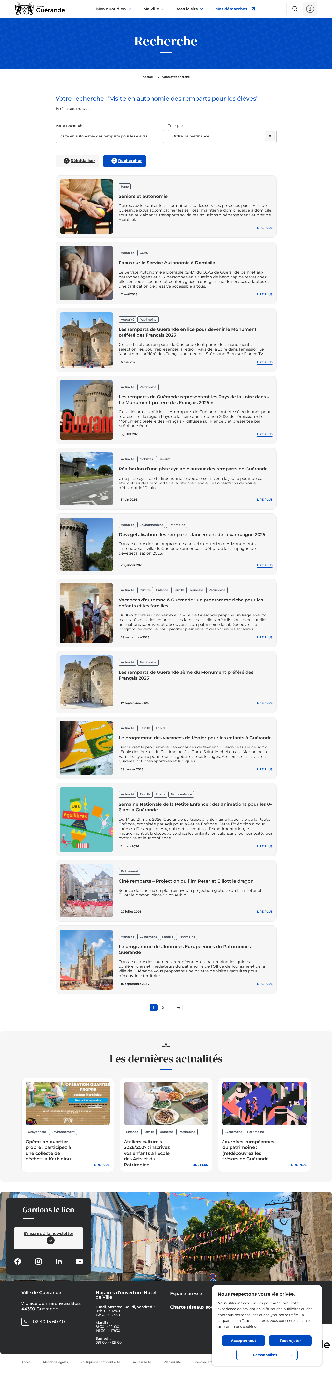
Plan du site (172, 1362)
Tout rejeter (290, 1340)
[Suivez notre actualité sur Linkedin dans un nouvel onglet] (59, 1262)
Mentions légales (55, 1362)
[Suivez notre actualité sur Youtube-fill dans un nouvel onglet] (79, 1262)
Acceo (26, 1362)
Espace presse (186, 1293)
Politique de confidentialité (100, 1362)
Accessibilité (142, 1362)
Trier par (175, 125)
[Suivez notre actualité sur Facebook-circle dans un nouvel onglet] (18, 1262)
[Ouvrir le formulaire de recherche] (294, 8)
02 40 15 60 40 (49, 1321)
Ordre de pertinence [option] (190, 136)
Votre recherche (70, 125)
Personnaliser (265, 1355)
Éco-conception (205, 1362)
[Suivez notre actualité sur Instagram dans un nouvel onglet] (38, 1262)
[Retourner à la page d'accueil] (40, 9)
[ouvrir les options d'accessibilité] (310, 9)
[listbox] (222, 137)
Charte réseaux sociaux (196, 1307)
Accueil (148, 77)
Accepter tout (243, 1340)
